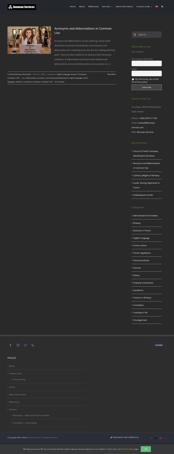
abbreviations (31, 78)
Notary (136, 275)
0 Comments (59, 82)
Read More (112, 74)
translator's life (46, 82)
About (12, 366)
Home (12, 387)
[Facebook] (10, 345)
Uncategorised (140, 320)
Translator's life (13, 78)
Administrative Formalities (145, 215)
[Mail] (25, 345)
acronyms (41, 78)
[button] (162, 6)
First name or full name (142, 59)
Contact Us (133, 437)
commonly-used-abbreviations (57, 78)
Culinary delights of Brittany (146, 175)
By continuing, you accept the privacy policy (145, 80)
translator (36, 82)
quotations (138, 290)
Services (13, 409)
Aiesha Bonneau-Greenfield (20, 74)
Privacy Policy (19, 379)
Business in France (142, 230)
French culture (140, 245)
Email (134, 69)
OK (146, 449)
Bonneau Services (145, 132)
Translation (82, 74)
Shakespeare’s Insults (143, 195)
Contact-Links (15, 373)
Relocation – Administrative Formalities (31, 415)
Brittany (137, 223)
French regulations (142, 252)
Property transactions (143, 282)
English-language (75, 78)
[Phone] (33, 345)
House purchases (141, 260)
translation (28, 82)
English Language (63, 74)
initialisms (19, 82)
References (14, 402)
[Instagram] (18, 345)
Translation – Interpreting (24, 422)
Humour (74, 74)
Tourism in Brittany (142, 297)
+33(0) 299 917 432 (148, 118)
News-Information (17, 394)
